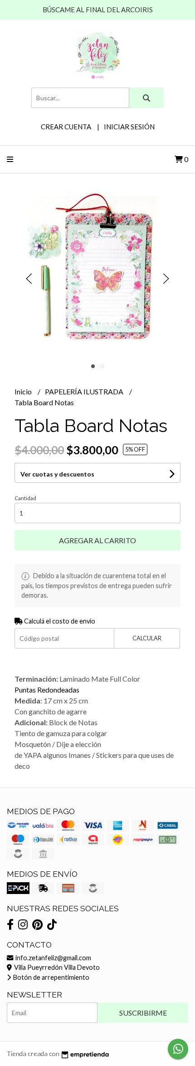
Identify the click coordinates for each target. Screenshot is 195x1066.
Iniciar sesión (129, 127)
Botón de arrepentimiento (50, 977)
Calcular (146, 638)
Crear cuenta (66, 127)
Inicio (24, 391)
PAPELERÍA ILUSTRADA (85, 391)
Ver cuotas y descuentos (57, 474)
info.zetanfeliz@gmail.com (52, 958)
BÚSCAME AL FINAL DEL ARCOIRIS (98, 9)
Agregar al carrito (97, 540)
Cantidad (25, 498)
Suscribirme (143, 1012)
